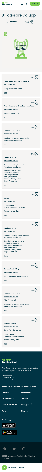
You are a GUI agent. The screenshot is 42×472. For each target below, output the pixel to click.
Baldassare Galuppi (11, 84)
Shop (23, 411)
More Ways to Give (10, 405)
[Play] (4, 467)
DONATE (7, 377)
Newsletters (26, 392)
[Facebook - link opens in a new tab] (5, 449)
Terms (4, 411)
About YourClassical (11, 386)
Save (27, 22)
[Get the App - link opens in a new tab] (9, 425)
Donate (35, 4)
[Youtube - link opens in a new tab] (14, 449)
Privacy (24, 398)
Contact (5, 392)
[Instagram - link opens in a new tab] (24, 449)
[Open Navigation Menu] (22, 4)
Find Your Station (28, 386)
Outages (25, 405)
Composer (13, 22)
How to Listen (8, 398)
